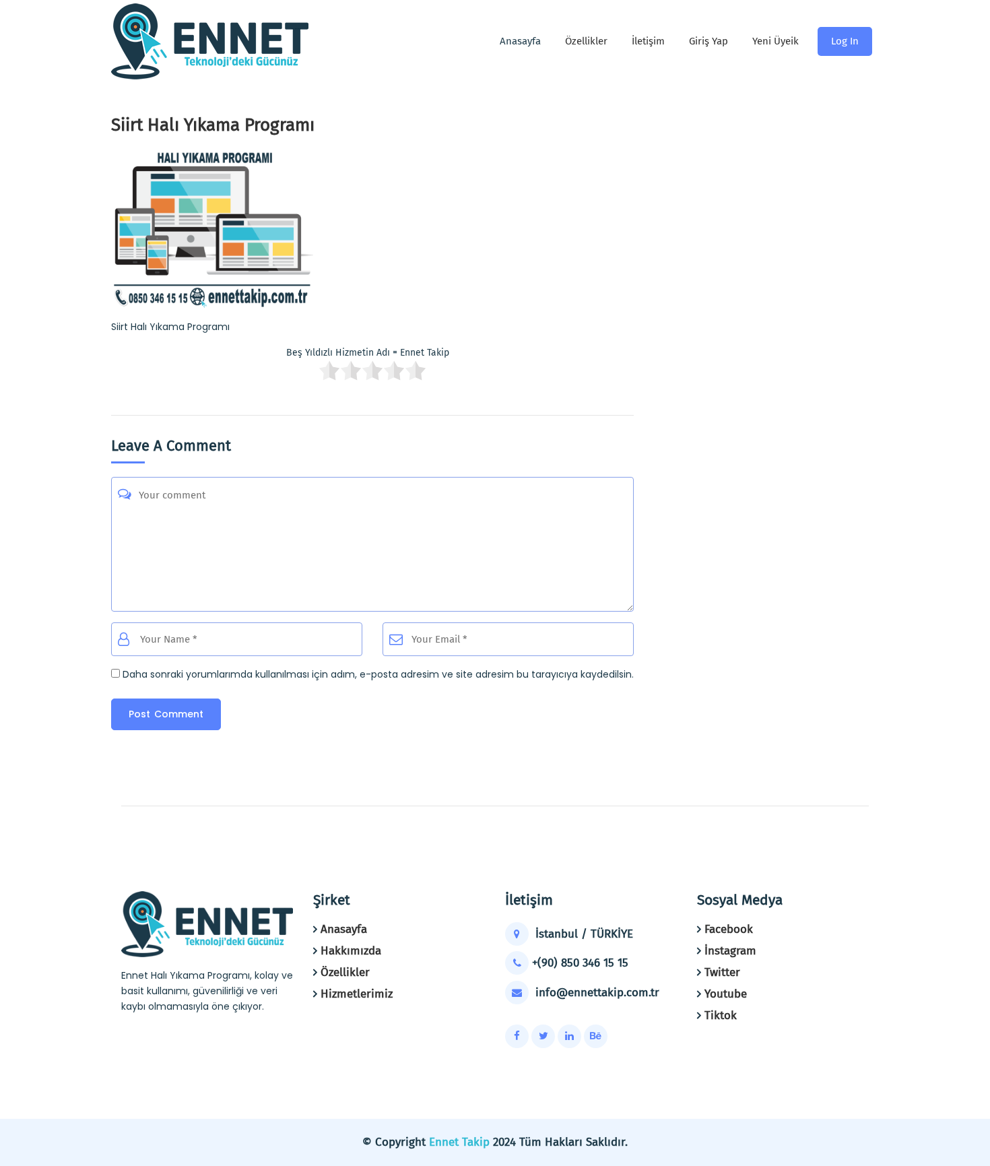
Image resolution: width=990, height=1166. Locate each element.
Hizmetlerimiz (357, 994)
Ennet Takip (459, 1142)
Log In (845, 41)
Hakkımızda (351, 951)
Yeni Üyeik (775, 41)
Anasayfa (344, 929)
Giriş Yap (708, 41)
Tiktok (720, 1015)
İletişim (648, 41)
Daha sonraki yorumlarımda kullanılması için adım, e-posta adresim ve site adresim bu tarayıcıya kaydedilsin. (378, 674)
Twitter (722, 972)
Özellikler (586, 41)
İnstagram (730, 951)
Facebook (728, 929)
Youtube (725, 994)
